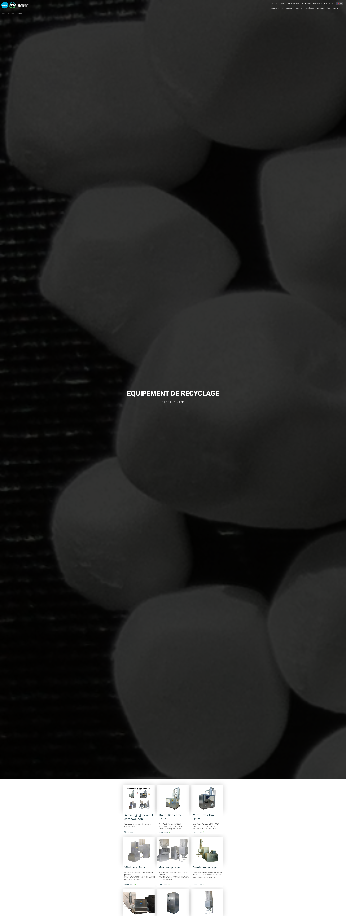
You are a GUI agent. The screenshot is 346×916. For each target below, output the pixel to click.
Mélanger (320, 8)
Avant (3, 13)
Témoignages (306, 3)
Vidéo (283, 3)
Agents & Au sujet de (320, 3)
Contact (331, 3)
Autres (335, 8)
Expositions (274, 3)
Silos (328, 8)
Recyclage (275, 8)
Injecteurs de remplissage (304, 8)
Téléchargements (293, 3)
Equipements (11, 13)
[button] (339, 3)
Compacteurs (287, 8)
